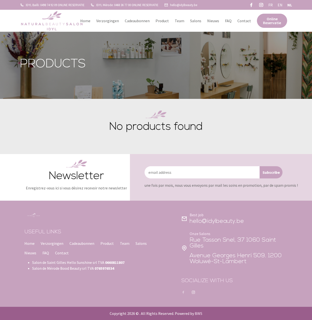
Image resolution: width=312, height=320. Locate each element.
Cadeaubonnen (137, 20)
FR (270, 5)
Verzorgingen (107, 20)
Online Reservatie (272, 20)
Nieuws (213, 20)
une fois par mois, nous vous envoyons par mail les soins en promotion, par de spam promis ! (221, 185)
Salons (195, 20)
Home (85, 20)
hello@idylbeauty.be (217, 221)
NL (289, 5)
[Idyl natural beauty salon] (52, 21)
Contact (244, 20)
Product (162, 20)
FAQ (228, 20)
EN (280, 5)
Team (179, 20)
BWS (198, 313)
